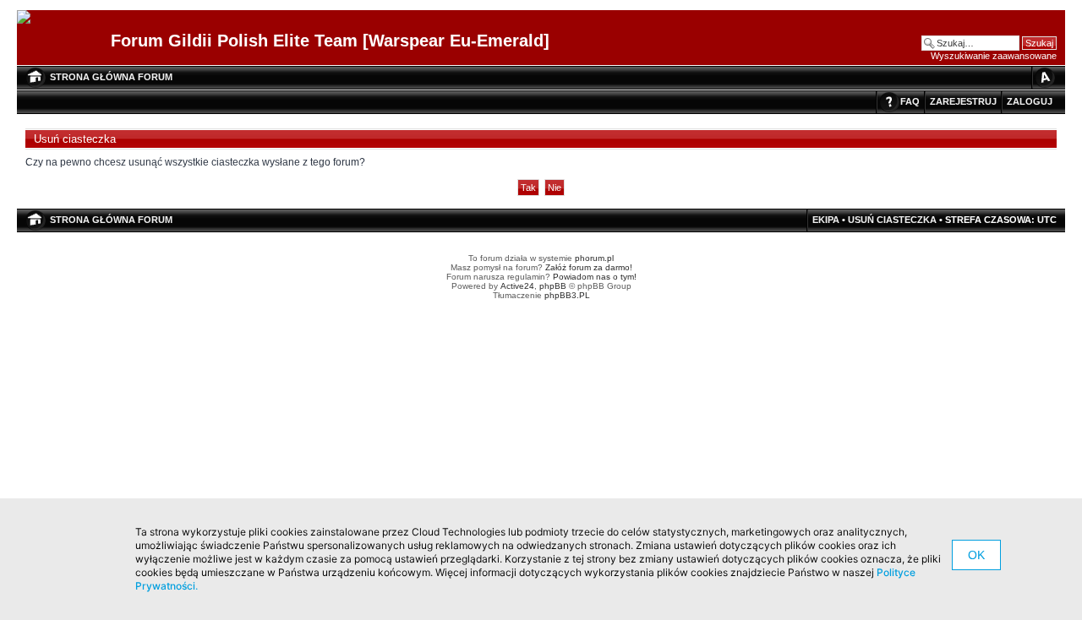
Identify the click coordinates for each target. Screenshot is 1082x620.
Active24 (517, 286)
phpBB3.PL (567, 295)
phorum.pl (594, 258)
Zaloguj (1029, 101)
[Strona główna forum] (30, 17)
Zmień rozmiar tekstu (1044, 77)
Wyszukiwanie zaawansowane (994, 56)
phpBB (552, 286)
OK (976, 555)
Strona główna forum (111, 77)
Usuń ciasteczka (892, 220)
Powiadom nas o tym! (595, 276)
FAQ (910, 101)
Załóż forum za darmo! (588, 267)
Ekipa (825, 220)
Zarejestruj (963, 101)
